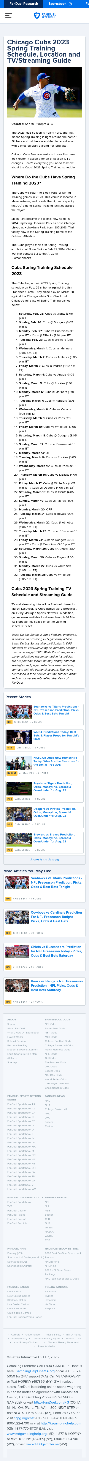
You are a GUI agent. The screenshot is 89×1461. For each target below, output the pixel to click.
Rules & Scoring (16, 1041)
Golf (47, 1223)
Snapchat (50, 1308)
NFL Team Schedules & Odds (62, 1279)
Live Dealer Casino (18, 1304)
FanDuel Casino (16, 1210)
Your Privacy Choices (26, 1342)
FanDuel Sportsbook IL (20, 1134)
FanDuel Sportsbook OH (21, 1168)
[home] (45, 15)
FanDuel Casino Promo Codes (24, 1317)
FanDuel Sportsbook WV (21, 1189)
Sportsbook (58, 4)
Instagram (50, 1300)
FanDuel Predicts (17, 1223)
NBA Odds (51, 1033)
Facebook (50, 1291)
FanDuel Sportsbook (19, 1202)
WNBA (10, 747)
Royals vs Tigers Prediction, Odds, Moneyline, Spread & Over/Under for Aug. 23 (52, 787)
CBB (47, 1240)
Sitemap (12, 1062)
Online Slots (14, 1291)
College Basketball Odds (59, 1045)
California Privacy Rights (46, 1338)
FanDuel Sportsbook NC (21, 1155)
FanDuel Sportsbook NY (21, 1163)
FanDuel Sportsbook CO (21, 1117)
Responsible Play (17, 1045)
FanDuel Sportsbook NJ (21, 1159)
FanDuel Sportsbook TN (21, 1176)
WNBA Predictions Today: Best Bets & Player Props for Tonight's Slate (56, 736)
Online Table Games (19, 1313)
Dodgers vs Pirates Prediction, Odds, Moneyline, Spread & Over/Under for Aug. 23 (54, 812)
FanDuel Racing (16, 1215)
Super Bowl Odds (55, 1028)
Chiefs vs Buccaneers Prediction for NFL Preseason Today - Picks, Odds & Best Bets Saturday (56, 951)
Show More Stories (44, 860)
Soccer (49, 1122)
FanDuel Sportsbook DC (21, 1125)
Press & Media (46, 1346)
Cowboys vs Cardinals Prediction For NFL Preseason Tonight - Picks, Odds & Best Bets (56, 917)
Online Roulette (16, 1308)
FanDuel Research (24, 4)
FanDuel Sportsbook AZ (21, 1108)
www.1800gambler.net (43, 1444)
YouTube (50, 1304)
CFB (47, 1219)
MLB (9, 799)
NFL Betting (52, 1262)
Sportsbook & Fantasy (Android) (25, 1257)
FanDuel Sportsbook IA (20, 1130)
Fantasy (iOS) (14, 1253)
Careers (15, 1335)
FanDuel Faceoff (16, 1219)
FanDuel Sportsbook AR (21, 1104)
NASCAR (12, 773)
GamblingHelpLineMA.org (36, 1371)
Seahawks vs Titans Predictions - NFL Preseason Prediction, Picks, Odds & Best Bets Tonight (56, 710)
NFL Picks (50, 1266)
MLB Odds (51, 1037)
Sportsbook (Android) (19, 1266)
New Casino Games (18, 1296)
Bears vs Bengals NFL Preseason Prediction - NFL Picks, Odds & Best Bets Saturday (57, 986)
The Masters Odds (55, 1062)
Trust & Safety (53, 1335)
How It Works (15, 1037)
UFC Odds (51, 1066)
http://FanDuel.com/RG (52, 1402)
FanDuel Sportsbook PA (21, 1172)
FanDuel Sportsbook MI (21, 1151)
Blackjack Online (17, 1300)
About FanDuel (16, 1028)
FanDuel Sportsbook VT (21, 1185)
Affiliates (12, 1058)
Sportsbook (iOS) (17, 1262)
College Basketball (56, 1109)
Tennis (49, 1227)
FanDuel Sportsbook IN (20, 1138)
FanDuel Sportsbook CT (21, 1121)
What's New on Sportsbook (23, 1033)
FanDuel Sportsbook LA (21, 1142)
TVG (10, 1206)
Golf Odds (51, 1058)
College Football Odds (58, 1041)
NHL (47, 1113)
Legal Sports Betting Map (22, 1054)
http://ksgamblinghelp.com (61, 1423)
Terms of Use (73, 1338)
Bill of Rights (73, 1335)
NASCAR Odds (53, 1075)
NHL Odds (51, 1054)
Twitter (49, 1296)
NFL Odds (51, 1024)
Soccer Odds (52, 1071)
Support (12, 1024)
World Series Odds (56, 1079)
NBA (47, 1105)
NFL (9, 722)
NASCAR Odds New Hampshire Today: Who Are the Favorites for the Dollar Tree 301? (56, 761)
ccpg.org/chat (24, 1418)
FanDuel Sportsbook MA (21, 1147)
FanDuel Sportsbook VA (21, 1180)
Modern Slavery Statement (22, 1049)
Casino (49, 1126)
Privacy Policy (19, 1338)
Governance (32, 1335)
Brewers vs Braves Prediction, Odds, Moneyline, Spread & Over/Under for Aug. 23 (54, 838)
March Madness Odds (57, 1049)
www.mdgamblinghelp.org (27, 1434)
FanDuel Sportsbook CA (21, 1113)
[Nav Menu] (8, 15)
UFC (47, 1118)
